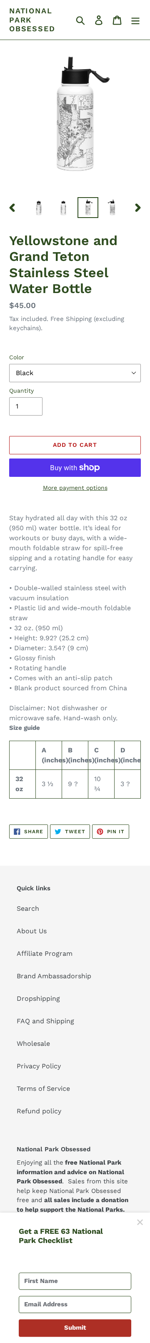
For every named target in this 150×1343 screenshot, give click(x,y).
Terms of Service (43, 1088)
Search (28, 908)
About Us (32, 931)
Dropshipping (38, 998)
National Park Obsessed (32, 19)
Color (16, 357)
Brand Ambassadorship (54, 976)
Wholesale (33, 1043)
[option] (38, 207)
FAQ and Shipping (45, 1021)
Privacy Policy (39, 1066)
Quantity (21, 390)
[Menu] (135, 19)
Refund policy (39, 1111)
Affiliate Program (44, 953)
